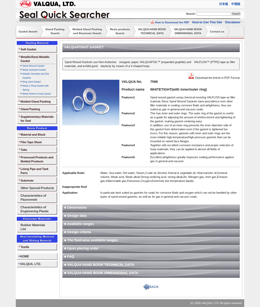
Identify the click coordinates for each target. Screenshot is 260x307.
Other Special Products (37, 188)
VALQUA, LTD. (30, 264)
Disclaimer (232, 22)
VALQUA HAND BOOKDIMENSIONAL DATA (188, 31)
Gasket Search (28, 31)
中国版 (235, 4)
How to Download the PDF (171, 22)
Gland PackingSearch (55, 31)
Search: (191, 13)
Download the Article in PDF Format (217, 77)
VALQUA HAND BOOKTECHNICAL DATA (152, 31)
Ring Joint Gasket (31, 81)
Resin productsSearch (120, 31)
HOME (24, 256)
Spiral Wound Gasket (33, 66)
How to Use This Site (207, 22)
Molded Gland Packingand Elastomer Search (87, 31)
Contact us (217, 31)
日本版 (223, 4)
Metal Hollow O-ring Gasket (36, 93)
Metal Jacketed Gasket (34, 70)
